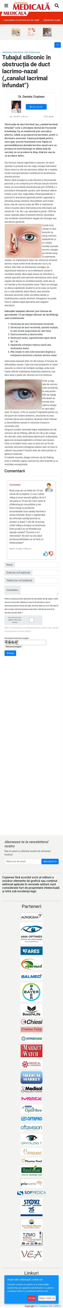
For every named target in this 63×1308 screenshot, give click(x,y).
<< (57, 45)
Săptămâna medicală (11, 52)
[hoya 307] (32, 32)
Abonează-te (50, 861)
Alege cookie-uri (47, 1298)
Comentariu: (12, 590)
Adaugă (10, 653)
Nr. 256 (24, 52)
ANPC (58, 1306)
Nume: (9, 564)
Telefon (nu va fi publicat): (19, 580)
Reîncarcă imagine (13, 647)
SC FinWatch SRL (44, 1306)
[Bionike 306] (16, 32)
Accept (31, 1298)
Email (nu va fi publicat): (18, 572)
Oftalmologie (34, 52)
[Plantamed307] (48, 32)
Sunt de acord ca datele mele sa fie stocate (14, 620)
